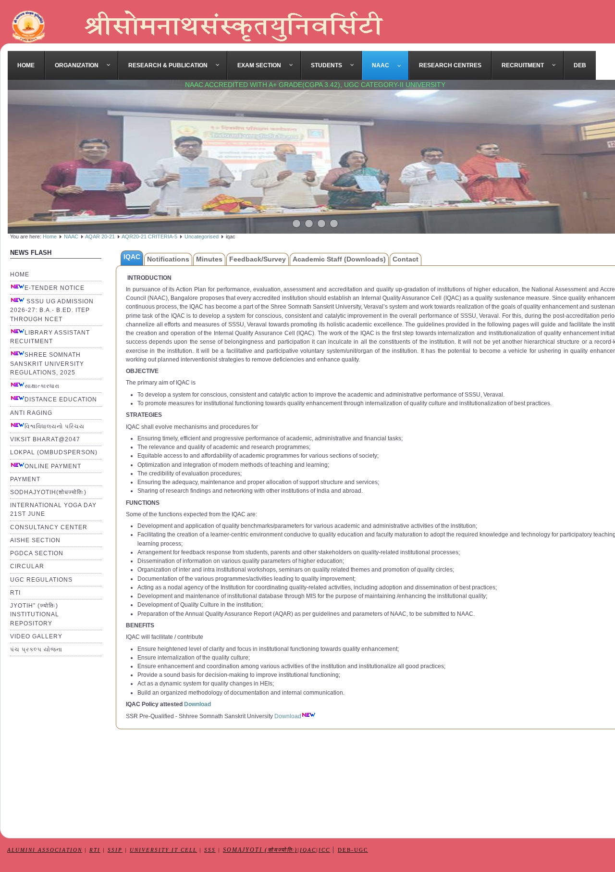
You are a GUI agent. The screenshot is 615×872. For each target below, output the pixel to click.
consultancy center (48, 527)
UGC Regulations (41, 579)
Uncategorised (201, 236)
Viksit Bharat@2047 (45, 439)
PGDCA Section (36, 553)
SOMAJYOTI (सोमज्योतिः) (260, 850)
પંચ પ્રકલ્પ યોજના (36, 649)
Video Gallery (36, 636)
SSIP (115, 850)
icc (324, 850)
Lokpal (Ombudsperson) (54, 452)
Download (197, 704)
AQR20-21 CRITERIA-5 (149, 236)
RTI (15, 592)
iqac (308, 850)
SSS (210, 850)
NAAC (71, 236)
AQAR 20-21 (100, 236)
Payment (25, 479)
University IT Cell (163, 850)
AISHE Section (35, 540)
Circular (27, 566)
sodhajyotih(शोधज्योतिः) (48, 492)
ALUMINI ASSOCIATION (44, 850)
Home (50, 236)
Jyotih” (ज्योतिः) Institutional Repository (34, 614)
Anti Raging (31, 413)
